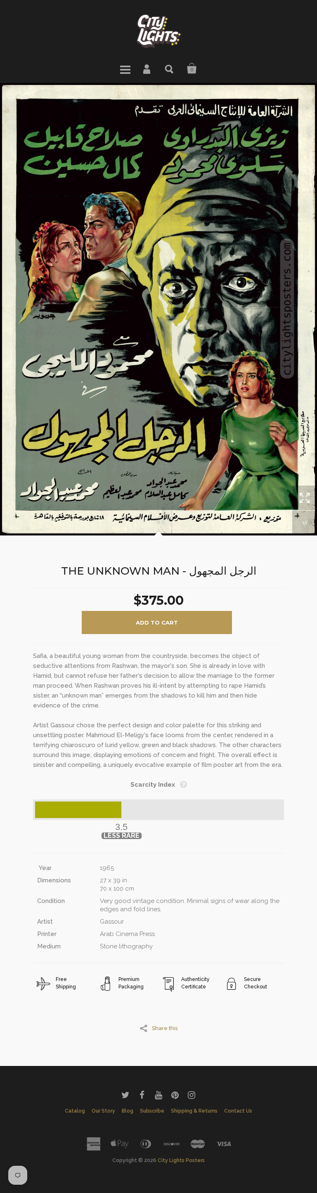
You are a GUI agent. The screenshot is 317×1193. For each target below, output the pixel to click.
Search (169, 68)
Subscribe (152, 1111)
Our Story (103, 1111)
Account (147, 68)
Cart (192, 68)
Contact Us (238, 1111)
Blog (127, 1111)
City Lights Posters (181, 1160)
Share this (164, 1028)
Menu (125, 68)
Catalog (75, 1111)
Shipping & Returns (194, 1111)
